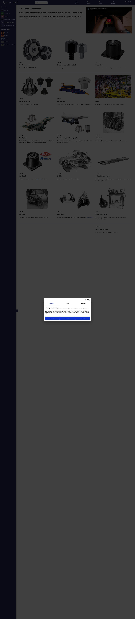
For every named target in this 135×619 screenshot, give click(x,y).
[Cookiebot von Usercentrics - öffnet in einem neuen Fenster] (85, 300)
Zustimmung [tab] (51, 303)
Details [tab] (67, 303)
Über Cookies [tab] (83, 303)
